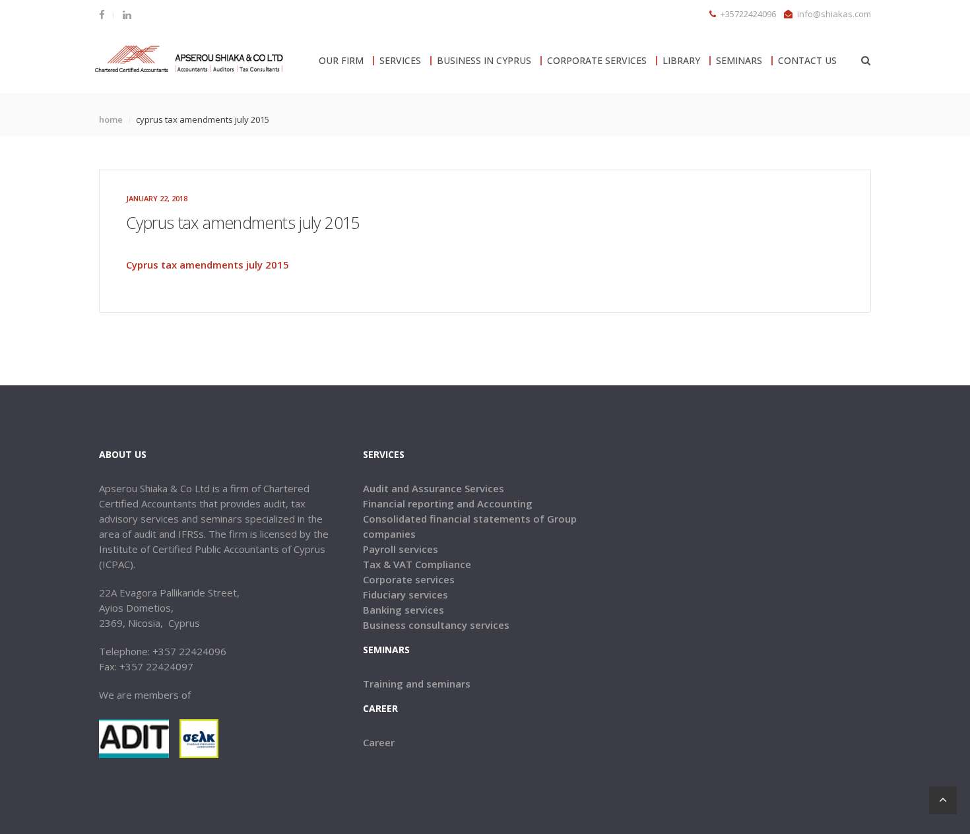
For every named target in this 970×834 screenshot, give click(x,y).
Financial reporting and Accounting (448, 503)
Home (111, 119)
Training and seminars (416, 683)
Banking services (403, 609)
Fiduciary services (405, 594)
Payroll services (400, 549)
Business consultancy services (436, 624)
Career (379, 742)
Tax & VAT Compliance (417, 564)
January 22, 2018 (156, 198)
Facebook (106, 15)
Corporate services (409, 579)
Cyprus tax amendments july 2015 (207, 264)
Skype (126, 15)
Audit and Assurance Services (433, 488)
